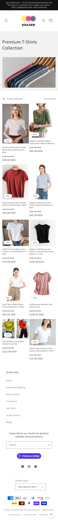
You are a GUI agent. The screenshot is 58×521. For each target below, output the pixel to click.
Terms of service (29, 514)
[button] (6, 20)
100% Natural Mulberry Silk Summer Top (40, 305)
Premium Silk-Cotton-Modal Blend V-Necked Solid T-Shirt (14, 204)
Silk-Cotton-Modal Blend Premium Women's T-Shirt (13, 305)
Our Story (11, 408)
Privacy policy (14, 514)
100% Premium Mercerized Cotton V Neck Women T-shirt (41, 349)
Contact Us (11, 401)
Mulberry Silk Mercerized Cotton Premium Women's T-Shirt (41, 205)
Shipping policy (45, 514)
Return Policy (13, 394)
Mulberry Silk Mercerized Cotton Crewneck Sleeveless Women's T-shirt (41, 251)
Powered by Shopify (32, 510)
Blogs (9, 422)
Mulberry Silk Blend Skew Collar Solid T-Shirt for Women (42, 142)
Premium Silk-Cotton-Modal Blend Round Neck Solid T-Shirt (14, 149)
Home (9, 380)
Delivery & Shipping (15, 387)
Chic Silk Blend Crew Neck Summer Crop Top (13, 342)
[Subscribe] (48, 445)
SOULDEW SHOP (17, 510)
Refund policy (48, 510)
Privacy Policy (13, 415)
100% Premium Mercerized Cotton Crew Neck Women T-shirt (14, 251)
